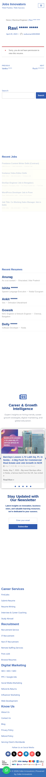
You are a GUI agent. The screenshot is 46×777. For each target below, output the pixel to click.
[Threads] (38, 753)
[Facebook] (8, 753)
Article (20, 466)
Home (8, 20)
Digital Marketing (13, 665)
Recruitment (10, 624)
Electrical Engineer (19, 20)
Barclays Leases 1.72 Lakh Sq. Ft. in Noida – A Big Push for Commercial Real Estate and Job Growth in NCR (23, 460)
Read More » (8, 480)
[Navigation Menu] (41, 5)
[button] (6, 770)
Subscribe (23, 527)
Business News (29, 466)
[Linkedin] (26, 753)
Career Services (12, 589)
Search (5, 90)
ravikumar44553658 (32, 34)
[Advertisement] (23, 127)
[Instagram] (32, 753)
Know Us (7, 706)
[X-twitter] (14, 753)
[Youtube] (20, 753)
